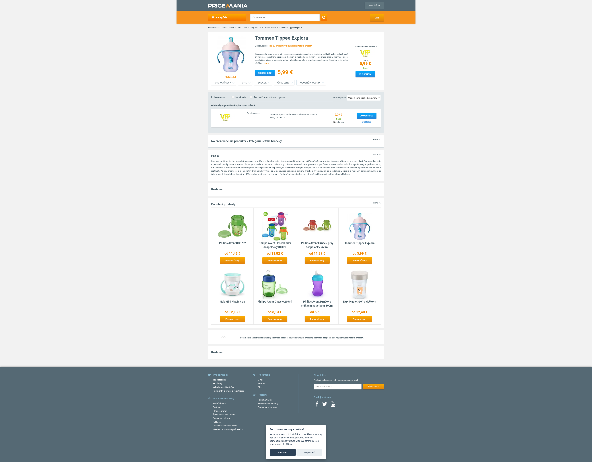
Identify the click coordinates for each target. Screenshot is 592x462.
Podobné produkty (309, 82)
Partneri (216, 407)
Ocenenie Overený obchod (225, 425)
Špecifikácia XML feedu (224, 414)
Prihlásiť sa (374, 6)
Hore (375, 139)
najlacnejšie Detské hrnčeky (349, 337)
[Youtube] (333, 405)
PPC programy (220, 411)
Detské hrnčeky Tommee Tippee (272, 337)
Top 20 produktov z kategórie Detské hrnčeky (290, 46)
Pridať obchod (219, 403)
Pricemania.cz (264, 400)
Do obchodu (365, 74)
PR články (217, 383)
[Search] (324, 17)
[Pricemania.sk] (227, 5)
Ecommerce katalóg (267, 407)
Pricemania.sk (214, 27)
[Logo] (365, 53)
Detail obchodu (253, 113)
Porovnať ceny (222, 82)
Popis (244, 82)
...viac (266, 63)
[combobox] (364, 98)
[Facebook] (317, 405)
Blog (377, 17)
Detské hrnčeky (271, 27)
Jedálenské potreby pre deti (249, 27)
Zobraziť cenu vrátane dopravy (269, 97)
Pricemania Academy (268, 403)
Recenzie (262, 82)
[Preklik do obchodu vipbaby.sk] (225, 117)
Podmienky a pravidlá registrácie (228, 391)
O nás (260, 380)
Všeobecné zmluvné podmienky (228, 429)
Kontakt (262, 383)
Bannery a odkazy (221, 418)
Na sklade (240, 97)
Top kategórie (219, 380)
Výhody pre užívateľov (223, 387)
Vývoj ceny (282, 82)
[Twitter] (325, 405)
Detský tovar (228, 27)
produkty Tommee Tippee (317, 337)
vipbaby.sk (366, 121)
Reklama (217, 422)
